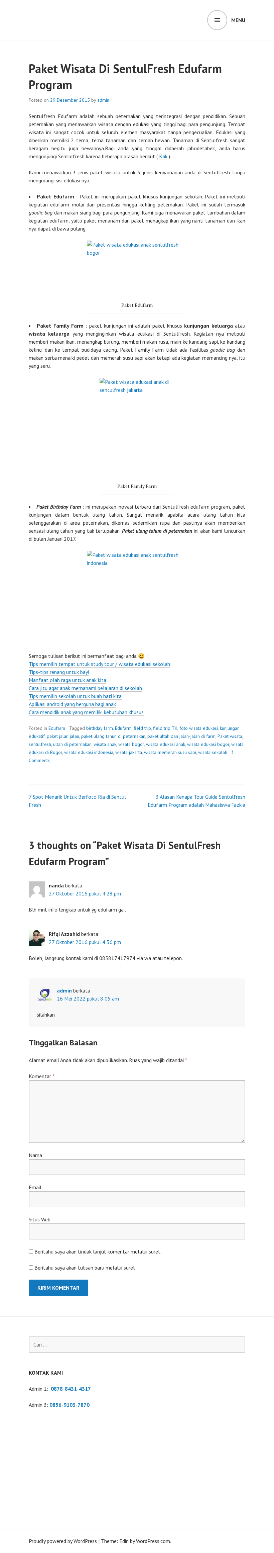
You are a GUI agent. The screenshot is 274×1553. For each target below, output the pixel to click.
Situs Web (39, 1219)
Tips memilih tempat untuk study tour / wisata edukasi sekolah (99, 664)
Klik (163, 156)
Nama (35, 1155)
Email (35, 1187)
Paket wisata (230, 736)
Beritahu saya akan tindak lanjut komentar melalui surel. (97, 1251)
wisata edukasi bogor (208, 744)
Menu (238, 20)
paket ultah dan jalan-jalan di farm (181, 736)
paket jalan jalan (63, 736)
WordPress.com (153, 1541)
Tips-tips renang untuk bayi (59, 672)
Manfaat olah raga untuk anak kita (67, 680)
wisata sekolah (212, 752)
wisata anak (105, 744)
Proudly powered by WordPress (63, 1541)
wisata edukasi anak (165, 744)
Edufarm (56, 728)
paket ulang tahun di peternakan (113, 736)
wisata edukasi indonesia (88, 752)
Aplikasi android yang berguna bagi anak (72, 704)
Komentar (41, 1076)
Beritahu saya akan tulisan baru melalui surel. (85, 1267)
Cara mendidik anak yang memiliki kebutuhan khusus (86, 712)
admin (103, 100)
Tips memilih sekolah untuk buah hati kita (75, 696)
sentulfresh (40, 744)
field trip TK (165, 728)
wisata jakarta (128, 752)
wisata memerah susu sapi (170, 752)
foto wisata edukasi (198, 728)
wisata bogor (131, 744)
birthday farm (99, 728)
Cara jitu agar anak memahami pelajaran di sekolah (85, 688)
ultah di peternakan (72, 744)
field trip (142, 728)
